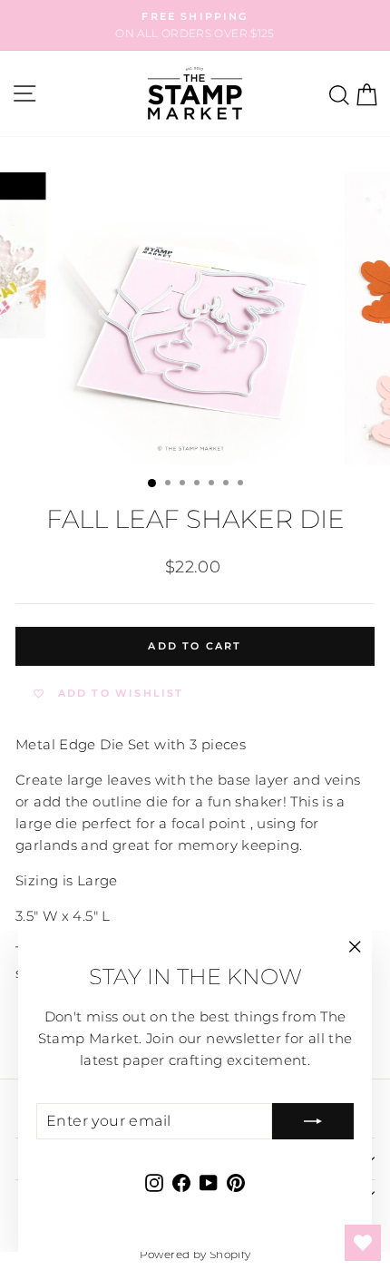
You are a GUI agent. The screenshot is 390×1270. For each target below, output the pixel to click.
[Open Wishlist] (363, 1243)
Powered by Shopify (195, 1254)
